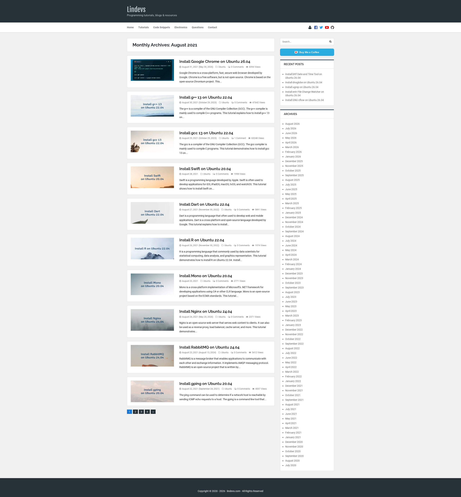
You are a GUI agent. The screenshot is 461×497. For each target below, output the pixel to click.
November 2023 (294, 278)
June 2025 (291, 189)
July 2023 (290, 296)
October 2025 (293, 170)
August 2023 (292, 292)
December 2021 (294, 385)
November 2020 (294, 446)
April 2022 (291, 367)
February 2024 (293, 264)
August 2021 (292, 404)
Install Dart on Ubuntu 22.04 (204, 204)
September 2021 (294, 399)
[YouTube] (327, 27)
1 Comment (240, 138)
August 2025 (292, 180)
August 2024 (292, 236)
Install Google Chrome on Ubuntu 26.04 (214, 61)
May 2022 (290, 362)
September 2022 (294, 343)
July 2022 (290, 353)
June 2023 (291, 301)
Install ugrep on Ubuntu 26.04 (301, 87)
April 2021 (291, 423)
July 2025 (290, 184)
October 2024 (293, 226)
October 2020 (293, 451)
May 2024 (290, 250)
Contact (212, 27)
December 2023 (294, 273)
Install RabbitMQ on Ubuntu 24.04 (209, 347)
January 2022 (293, 381)
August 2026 (292, 123)
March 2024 (292, 259)
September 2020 (294, 456)
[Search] (330, 41)
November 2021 (294, 390)
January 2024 (293, 268)
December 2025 (294, 161)
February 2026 (293, 151)
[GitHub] (332, 27)
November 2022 (294, 334)
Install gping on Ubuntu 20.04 (205, 383)
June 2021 (291, 413)
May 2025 (290, 194)
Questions (197, 27)
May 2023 (290, 306)
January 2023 (293, 325)
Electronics (180, 27)
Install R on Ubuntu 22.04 (201, 240)
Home (130, 27)
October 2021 (293, 395)
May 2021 (290, 418)
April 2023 (291, 311)
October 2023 (293, 282)
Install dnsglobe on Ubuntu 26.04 (303, 82)
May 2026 (290, 137)
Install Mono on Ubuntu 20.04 (205, 276)
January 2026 (293, 156)
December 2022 (294, 329)
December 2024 (294, 217)
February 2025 (293, 208)
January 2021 (293, 437)
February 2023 (293, 320)
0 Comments (237, 67)
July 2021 (290, 409)
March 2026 (292, 147)
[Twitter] (321, 27)
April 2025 (291, 198)
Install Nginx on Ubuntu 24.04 (205, 311)
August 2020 (292, 460)
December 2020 (294, 441)
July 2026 (290, 128)
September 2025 (294, 175)
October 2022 (293, 339)
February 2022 (293, 376)
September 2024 (294, 231)
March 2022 (292, 371)
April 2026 (291, 142)
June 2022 (291, 357)
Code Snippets (161, 27)
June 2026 (291, 133)
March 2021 (292, 427)
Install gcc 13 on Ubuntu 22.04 (206, 133)
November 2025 (294, 165)
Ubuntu (222, 67)
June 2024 (291, 245)
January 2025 (293, 212)
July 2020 (290, 465)
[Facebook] (315, 27)
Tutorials (143, 27)
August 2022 (292, 348)
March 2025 (292, 203)
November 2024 (294, 222)
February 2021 (293, 432)
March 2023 (292, 315)
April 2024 (291, 254)
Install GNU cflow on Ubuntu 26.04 (304, 100)
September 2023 (294, 287)
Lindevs (136, 9)
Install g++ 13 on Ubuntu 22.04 (205, 97)
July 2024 (290, 240)
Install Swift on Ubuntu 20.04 (205, 168)
